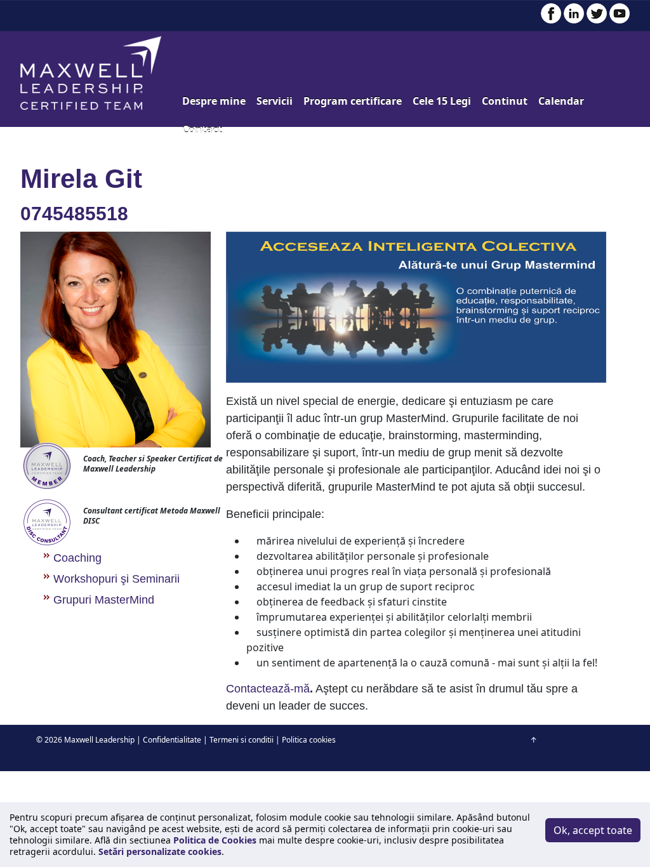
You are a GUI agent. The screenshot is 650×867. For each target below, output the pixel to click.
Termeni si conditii (241, 739)
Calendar (561, 101)
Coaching (77, 558)
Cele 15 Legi (442, 101)
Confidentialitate (172, 739)
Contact (202, 129)
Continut (504, 101)
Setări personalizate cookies (160, 851)
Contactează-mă (268, 688)
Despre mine (214, 101)
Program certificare (352, 101)
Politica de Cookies (214, 840)
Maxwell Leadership (99, 739)
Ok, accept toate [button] (593, 830)
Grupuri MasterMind (103, 599)
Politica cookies (309, 739)
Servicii (274, 101)
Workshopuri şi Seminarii (116, 578)
